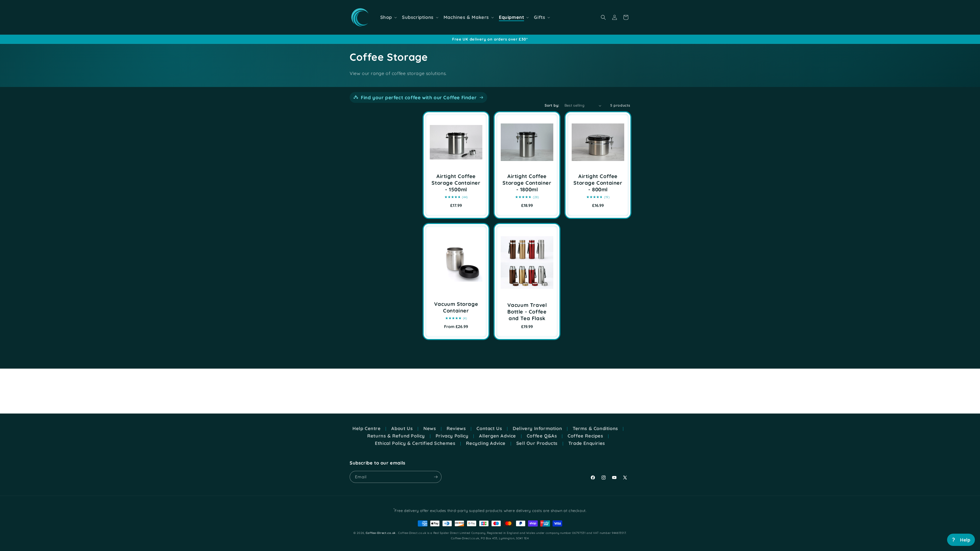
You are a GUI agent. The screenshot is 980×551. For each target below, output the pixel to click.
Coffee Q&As (542, 436)
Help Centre (366, 428)
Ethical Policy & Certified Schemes (415, 443)
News (429, 428)
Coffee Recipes (585, 436)
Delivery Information (537, 428)
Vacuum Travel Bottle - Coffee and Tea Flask (527, 311)
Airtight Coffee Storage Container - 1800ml (527, 183)
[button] (388, 17)
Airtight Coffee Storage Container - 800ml (597, 183)
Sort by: (552, 105)
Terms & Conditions (595, 428)
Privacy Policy (452, 436)
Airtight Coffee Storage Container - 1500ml (456, 183)
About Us (402, 428)
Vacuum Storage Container (456, 307)
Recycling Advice (486, 443)
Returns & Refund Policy (396, 436)
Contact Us (489, 428)
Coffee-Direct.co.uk (381, 533)
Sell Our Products (537, 443)
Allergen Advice (497, 436)
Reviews (456, 428)
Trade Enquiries (586, 443)
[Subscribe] (435, 477)
